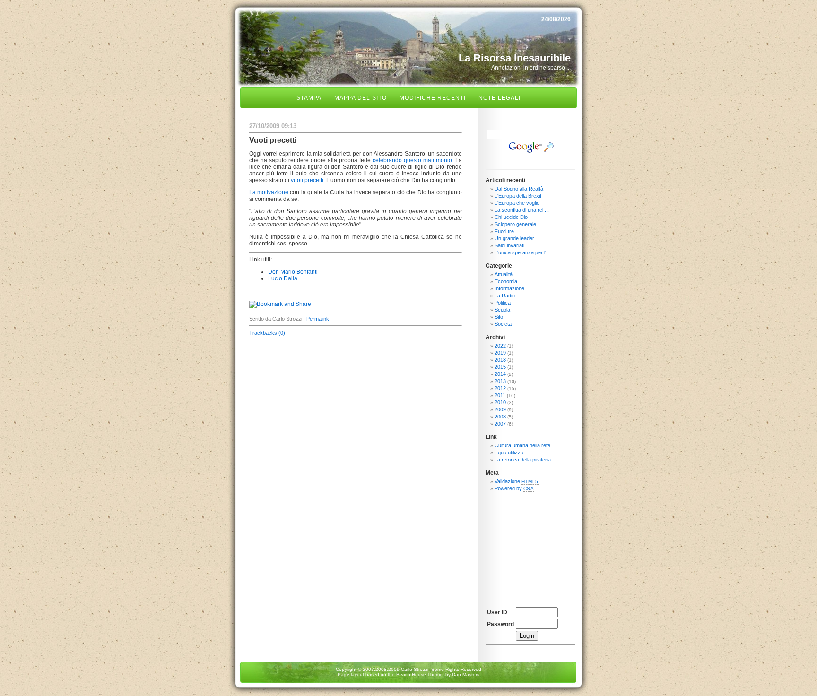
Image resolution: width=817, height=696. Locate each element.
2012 (500, 388)
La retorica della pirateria (523, 459)
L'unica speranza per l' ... (523, 252)
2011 (500, 395)
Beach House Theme (419, 674)
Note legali (499, 98)
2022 (500, 345)
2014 (500, 374)
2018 (500, 360)
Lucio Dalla (282, 278)
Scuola (502, 310)
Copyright (346, 669)
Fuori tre (504, 231)
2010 (500, 402)
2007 (500, 423)
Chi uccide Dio (511, 217)
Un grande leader (514, 238)
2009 (500, 409)
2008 (500, 416)
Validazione (517, 481)
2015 (500, 367)
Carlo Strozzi (414, 669)
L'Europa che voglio (517, 203)
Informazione (509, 288)
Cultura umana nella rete (522, 445)
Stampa (309, 98)
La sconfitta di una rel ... (522, 210)
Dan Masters (465, 674)
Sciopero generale (515, 224)
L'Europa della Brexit (518, 196)
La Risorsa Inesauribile (515, 58)
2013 (500, 381)
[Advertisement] (530, 545)
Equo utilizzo (509, 452)
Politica (503, 302)
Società (503, 324)
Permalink (317, 319)
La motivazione (268, 192)
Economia (506, 281)
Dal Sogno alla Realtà (519, 188)
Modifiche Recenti (433, 98)
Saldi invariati (509, 245)
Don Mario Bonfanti (293, 272)
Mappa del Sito (360, 98)
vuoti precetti (307, 180)
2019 (500, 353)
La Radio (505, 295)
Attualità (504, 274)
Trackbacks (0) (267, 333)
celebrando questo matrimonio (412, 160)
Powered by (514, 488)
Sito (499, 317)
